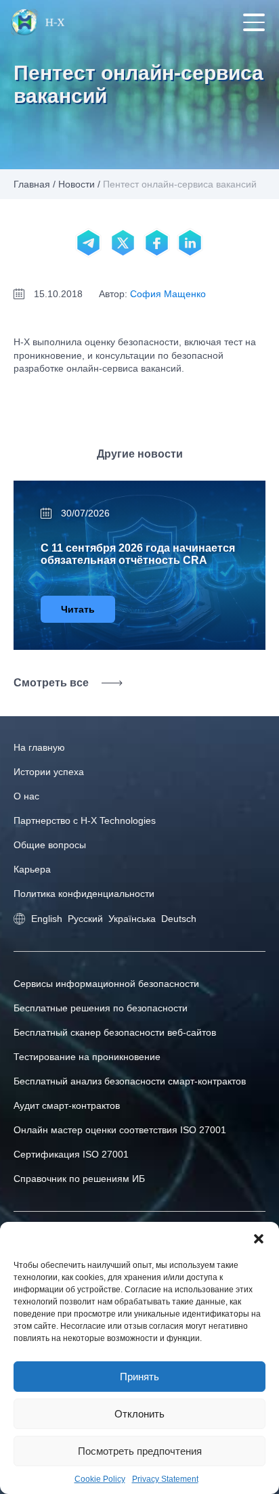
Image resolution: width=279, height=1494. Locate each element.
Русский (85, 918)
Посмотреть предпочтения (140, 1451)
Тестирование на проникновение (87, 1056)
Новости (76, 184)
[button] (258, 1239)
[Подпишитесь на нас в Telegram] (89, 243)
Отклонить (139, 1414)
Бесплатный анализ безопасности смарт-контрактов (130, 1081)
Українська (132, 918)
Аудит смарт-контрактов (67, 1105)
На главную (39, 747)
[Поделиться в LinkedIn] (190, 243)
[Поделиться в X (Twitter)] (123, 243)
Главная (32, 184)
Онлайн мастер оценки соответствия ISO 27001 (120, 1129)
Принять (139, 1376)
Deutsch (178, 918)
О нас (26, 796)
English (46, 918)
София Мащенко (168, 293)
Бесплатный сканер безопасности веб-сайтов (115, 1032)
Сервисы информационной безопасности (106, 983)
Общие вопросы (50, 844)
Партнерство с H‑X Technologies (85, 820)
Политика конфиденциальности (84, 893)
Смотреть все (51, 682)
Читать (78, 609)
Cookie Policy (99, 1479)
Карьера (32, 869)
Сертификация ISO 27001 (71, 1154)
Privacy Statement (165, 1479)
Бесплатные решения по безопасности (101, 1008)
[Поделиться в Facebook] (156, 243)
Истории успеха (49, 771)
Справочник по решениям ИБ (79, 1178)
